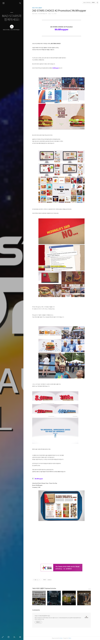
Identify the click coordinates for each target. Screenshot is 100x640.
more (89, 588)
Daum (61, 638)
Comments (36, 610)
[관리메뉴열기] (97, 2)
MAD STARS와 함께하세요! (12, 17)
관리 (20, 637)
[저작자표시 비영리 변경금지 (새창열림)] (49, 579)
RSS (14, 637)
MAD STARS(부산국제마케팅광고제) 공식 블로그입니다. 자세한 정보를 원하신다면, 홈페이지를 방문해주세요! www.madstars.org (58, 618)
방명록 (9, 637)
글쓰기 (3, 637)
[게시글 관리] (39, 580)
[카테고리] (3, 3)
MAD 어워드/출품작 (37, 8)
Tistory (69, 638)
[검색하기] (20, 3)
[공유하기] (38, 580)
